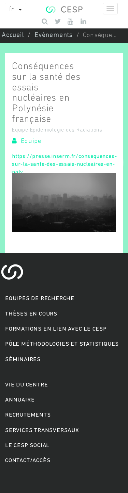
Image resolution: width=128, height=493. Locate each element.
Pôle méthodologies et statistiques (62, 344)
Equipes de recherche (39, 298)
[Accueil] (64, 8)
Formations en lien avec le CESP (56, 329)
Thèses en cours (31, 314)
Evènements (53, 35)
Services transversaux (42, 430)
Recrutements (28, 415)
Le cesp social (27, 445)
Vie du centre (26, 385)
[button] (15, 10)
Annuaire (19, 400)
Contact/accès (27, 461)
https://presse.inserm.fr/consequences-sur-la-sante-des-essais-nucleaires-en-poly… (64, 164)
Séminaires (23, 359)
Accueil (13, 35)
